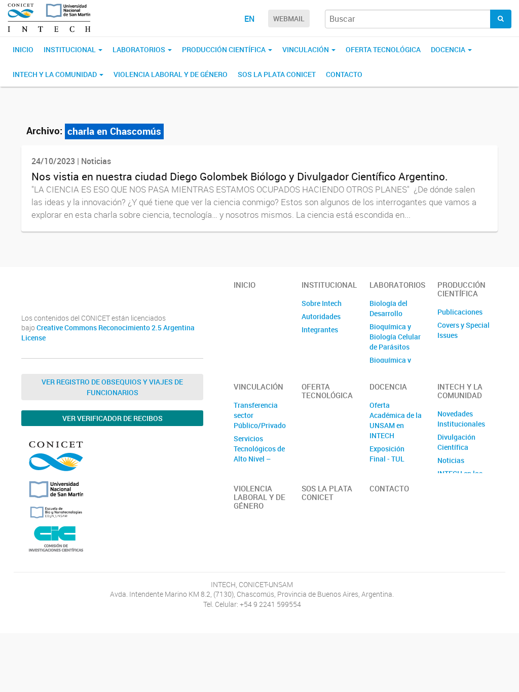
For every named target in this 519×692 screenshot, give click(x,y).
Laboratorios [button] (140, 49)
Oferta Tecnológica (383, 49)
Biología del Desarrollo (388, 308)
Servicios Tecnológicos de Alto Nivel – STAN (259, 454)
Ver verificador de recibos (112, 418)
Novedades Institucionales (461, 419)
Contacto (344, 74)
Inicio (23, 49)
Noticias (450, 460)
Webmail (289, 18)
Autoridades (321, 316)
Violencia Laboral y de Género (171, 74)
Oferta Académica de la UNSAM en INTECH (395, 420)
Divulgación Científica (456, 442)
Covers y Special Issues (463, 330)
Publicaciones (460, 312)
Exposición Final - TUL (386, 454)
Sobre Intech (322, 303)
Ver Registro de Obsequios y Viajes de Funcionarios (112, 387)
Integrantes (320, 329)
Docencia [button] (449, 49)
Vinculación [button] (306, 49)
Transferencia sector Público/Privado (260, 415)
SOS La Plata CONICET (277, 74)
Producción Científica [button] (224, 49)
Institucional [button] (70, 49)
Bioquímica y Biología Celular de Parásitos (395, 337)
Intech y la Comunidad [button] (55, 74)
